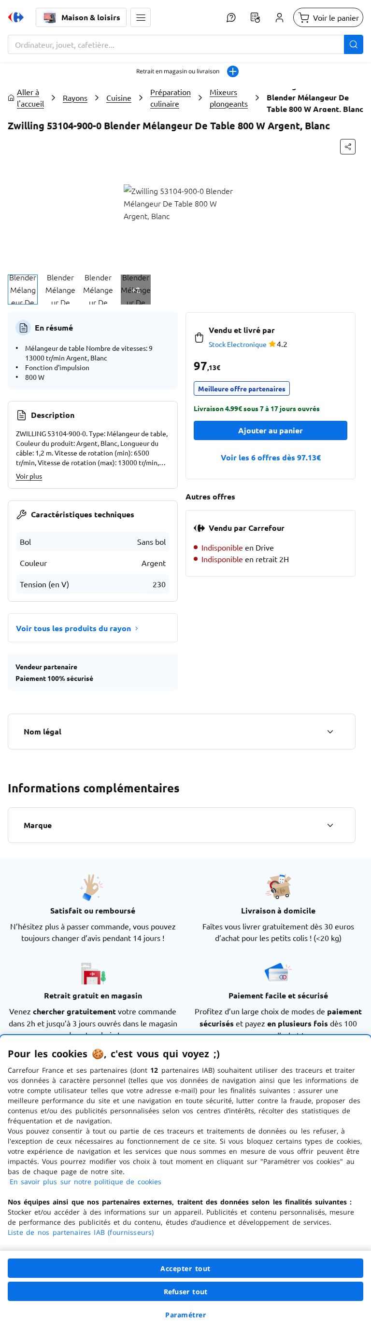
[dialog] (185, 1181)
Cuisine (118, 97)
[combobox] (185, 44)
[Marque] (330, 825)
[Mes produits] (255, 17)
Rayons (75, 97)
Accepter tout (185, 1268)
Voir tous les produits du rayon (73, 628)
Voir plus (29, 475)
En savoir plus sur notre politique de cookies (85, 1181)
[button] (140, 17)
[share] (348, 146)
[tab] (23, 289)
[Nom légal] (330, 731)
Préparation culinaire (170, 97)
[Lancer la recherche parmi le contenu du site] (353, 44)
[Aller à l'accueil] (16, 17)
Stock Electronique (238, 344)
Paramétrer (185, 1314)
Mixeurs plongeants (229, 97)
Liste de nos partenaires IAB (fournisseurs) (81, 1232)
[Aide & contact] (231, 17)
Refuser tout (185, 1291)
